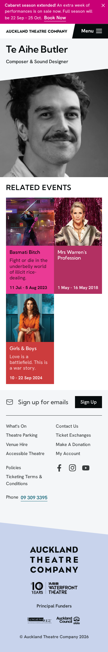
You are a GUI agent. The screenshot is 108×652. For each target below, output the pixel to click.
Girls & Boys (23, 348)
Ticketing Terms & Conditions (24, 480)
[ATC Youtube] (85, 468)
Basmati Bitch (25, 252)
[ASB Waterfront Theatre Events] (54, 588)
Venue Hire (17, 444)
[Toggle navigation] (91, 31)
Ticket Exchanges (73, 435)
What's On (16, 426)
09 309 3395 (34, 497)
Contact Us (67, 426)
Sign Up (88, 402)
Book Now (55, 17)
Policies (13, 468)
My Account (68, 454)
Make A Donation (73, 444)
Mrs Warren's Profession (72, 255)
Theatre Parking (22, 435)
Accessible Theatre (25, 454)
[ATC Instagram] (72, 468)
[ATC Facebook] (59, 468)
